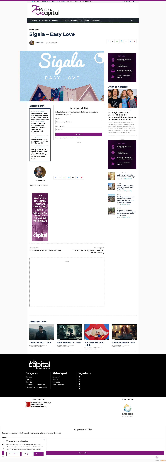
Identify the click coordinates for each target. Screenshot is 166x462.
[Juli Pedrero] (32, 42)
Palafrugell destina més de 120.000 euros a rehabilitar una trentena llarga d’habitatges (125, 199)
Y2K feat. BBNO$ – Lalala (94, 343)
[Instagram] (125, 1)
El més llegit (36, 105)
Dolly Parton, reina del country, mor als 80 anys (126, 176)
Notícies (33, 111)
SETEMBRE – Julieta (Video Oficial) (45, 250)
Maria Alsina (119, 191)
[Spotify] (127, 1)
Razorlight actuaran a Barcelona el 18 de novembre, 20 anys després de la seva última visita (122, 116)
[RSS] (79, 382)
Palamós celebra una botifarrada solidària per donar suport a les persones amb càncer (39, 128)
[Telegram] (129, 1)
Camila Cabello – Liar (123, 342)
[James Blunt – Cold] (41, 332)
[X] (113, 41)
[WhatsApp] (117, 41)
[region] (25, 448)
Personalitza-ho (13, 454)
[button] (132, 20)
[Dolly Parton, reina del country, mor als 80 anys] (111, 176)
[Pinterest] (135, 41)
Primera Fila (120, 110)
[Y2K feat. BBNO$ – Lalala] (96, 332)
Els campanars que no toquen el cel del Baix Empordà (39, 141)
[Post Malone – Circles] (69, 332)
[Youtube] (133, 1)
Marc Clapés (43, 345)
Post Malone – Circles (69, 342)
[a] (63, 364)
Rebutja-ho (27, 454)
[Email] (126, 41)
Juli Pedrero (40, 42)
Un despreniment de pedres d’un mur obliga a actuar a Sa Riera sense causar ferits (126, 212)
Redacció (119, 204)
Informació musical (112, 110)
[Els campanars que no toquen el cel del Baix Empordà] (111, 186)
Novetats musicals (34, 29)
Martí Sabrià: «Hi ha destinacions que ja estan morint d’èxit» (39, 115)
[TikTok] (131, 1)
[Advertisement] (78, 156)
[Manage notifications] (157, 457)
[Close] (44, 439)
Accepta (38, 454)
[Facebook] (123, 1)
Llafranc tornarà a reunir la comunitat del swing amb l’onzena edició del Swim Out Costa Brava (39, 153)
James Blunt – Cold (40, 342)
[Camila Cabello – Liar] (124, 332)
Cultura (33, 137)
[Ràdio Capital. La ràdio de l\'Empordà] (45, 10)
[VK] (130, 41)
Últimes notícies (118, 86)
